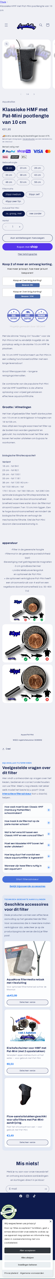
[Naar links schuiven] (21, 94)
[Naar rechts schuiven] (34, 94)
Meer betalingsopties (27, 254)
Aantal (5, 221)
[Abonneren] (45, 1189)
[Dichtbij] (50, 1221)
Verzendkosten (29, 139)
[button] (6, 25)
